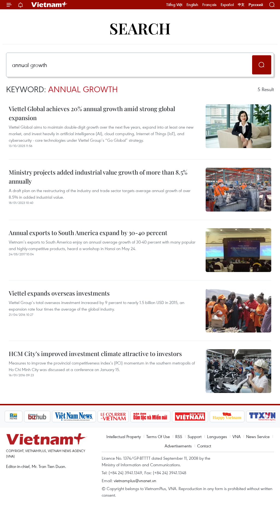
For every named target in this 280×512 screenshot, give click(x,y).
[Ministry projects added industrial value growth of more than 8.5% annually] (238, 190)
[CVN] (113, 416)
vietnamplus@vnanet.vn (135, 480)
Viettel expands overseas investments (59, 293)
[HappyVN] (227, 416)
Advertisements (178, 446)
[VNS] (74, 416)
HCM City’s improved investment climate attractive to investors (95, 353)
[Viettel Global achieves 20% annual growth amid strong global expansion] (238, 126)
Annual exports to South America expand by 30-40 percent (88, 232)
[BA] (190, 416)
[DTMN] (150, 416)
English (192, 4)
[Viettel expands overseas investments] (238, 310)
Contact (204, 446)
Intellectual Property (123, 436)
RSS (178, 436)
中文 (241, 5)
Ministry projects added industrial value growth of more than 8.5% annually (98, 176)
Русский (256, 5)
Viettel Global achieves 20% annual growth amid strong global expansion (92, 113)
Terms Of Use (158, 436)
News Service (258, 436)
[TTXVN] (262, 416)
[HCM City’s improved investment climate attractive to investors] (238, 371)
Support (195, 436)
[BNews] (13, 416)
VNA (236, 436)
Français (209, 4)
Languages (217, 436)
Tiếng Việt (174, 4)
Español (227, 4)
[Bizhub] (37, 416)
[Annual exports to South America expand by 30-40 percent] (238, 250)
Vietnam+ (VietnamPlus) (49, 5)
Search (140, 28)
